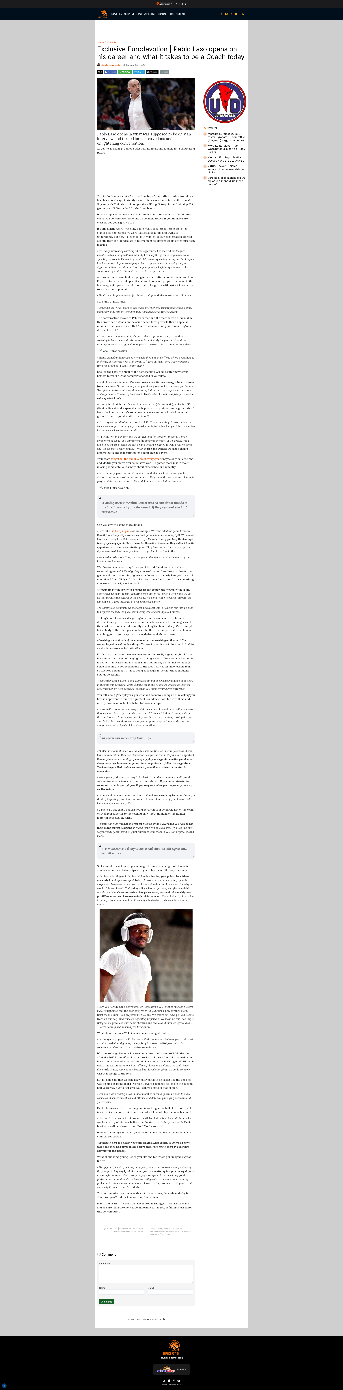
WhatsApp (126, 72)
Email (166, 72)
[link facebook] (226, 14)
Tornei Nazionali (176, 13)
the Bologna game (121, 531)
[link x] (221, 14)
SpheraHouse (176, 1385)
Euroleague (150, 13)
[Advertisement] (171, 30)
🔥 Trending (210, 127)
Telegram (140, 72)
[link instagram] (231, 14)
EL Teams (137, 13)
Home (101, 42)
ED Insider (124, 13)
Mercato (162, 13)
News (114, 13)
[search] (243, 14)
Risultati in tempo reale (171, 1357)
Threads (153, 72)
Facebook (112, 72)
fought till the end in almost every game (136, 458)
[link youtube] (236, 14)
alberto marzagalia (110, 65)
